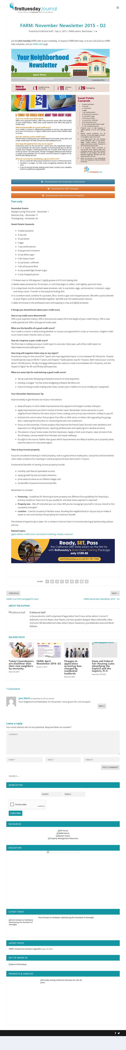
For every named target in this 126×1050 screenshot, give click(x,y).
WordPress (42, 1033)
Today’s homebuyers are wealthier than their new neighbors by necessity (21, 664)
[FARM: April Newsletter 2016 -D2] (49, 649)
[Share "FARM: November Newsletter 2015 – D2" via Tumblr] (57, 581)
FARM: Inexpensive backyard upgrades (25, 949)
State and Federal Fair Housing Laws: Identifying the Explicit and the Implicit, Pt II (103, 666)
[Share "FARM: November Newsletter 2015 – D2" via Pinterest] (62, 581)
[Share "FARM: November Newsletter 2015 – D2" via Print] (86, 581)
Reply (102, 706)
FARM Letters (75, 31)
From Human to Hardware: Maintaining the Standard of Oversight (66, 917)
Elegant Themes (22, 1033)
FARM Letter (38, 44)
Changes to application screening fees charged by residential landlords (73, 667)
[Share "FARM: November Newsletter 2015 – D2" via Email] (81, 581)
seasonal (68, 534)
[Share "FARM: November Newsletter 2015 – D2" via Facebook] (47, 581)
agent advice (17, 534)
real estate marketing (46, 534)
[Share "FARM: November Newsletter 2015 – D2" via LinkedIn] (66, 581)
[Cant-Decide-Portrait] (63, 878)
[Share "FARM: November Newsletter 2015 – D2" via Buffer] (71, 581)
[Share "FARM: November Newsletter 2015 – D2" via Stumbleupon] (76, 581)
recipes (60, 534)
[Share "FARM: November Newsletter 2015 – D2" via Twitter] (52, 581)
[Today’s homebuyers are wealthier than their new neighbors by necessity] (21, 649)
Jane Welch (24, 698)
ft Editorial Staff (46, 31)
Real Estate (87, 31)
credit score (29, 534)
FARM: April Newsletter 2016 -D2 (49, 662)
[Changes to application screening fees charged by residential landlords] (76, 649)
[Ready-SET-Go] (63, 565)
